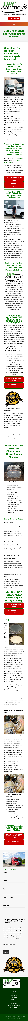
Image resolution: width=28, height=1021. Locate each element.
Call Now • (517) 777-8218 (14, 178)
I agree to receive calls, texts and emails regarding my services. (15, 921)
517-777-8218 (14, 18)
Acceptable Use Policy (9, 944)
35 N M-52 (14, 1003)
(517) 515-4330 (11, 869)
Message (6, 906)
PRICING (14, 997)
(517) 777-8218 (17, 158)
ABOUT (14, 993)
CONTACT (14, 999)
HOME (14, 991)
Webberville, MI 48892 (14, 1005)
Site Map (14, 1011)
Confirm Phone (8, 897)
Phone (5, 889)
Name (5, 872)
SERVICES (14, 995)
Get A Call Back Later (14, 185)
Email (5, 881)
